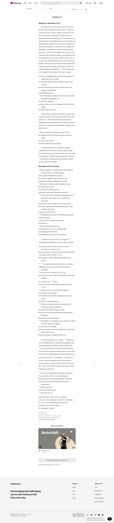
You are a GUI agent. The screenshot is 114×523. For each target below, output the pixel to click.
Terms (29, 514)
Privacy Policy (23, 514)
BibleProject (44, 452)
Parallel (76, 9)
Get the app (88, 3)
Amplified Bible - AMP (48, 464)
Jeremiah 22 (29, 8)
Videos (36, 3)
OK (109, 519)
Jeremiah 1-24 (47, 450)
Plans (30, 3)
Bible (25, 3)
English (40, 464)
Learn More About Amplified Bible (46, 419)
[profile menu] (101, 3)
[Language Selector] (94, 3)
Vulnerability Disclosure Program (18, 515)
